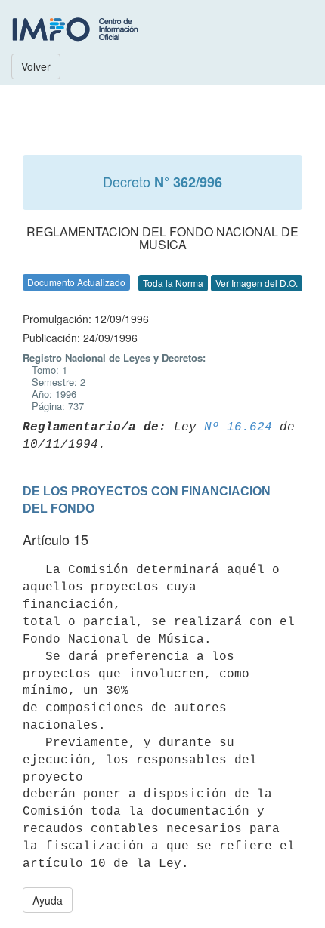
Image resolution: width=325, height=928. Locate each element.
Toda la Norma (173, 282)
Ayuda (47, 900)
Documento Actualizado (76, 282)
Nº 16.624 (238, 427)
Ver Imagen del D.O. (256, 282)
